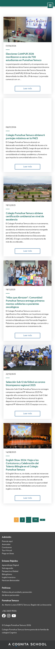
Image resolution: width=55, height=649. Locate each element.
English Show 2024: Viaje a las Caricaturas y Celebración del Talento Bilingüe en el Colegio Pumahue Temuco (22, 465)
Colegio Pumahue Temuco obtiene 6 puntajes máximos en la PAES (25, 137)
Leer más (27, 89)
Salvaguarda (7, 568)
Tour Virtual (7, 551)
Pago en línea (8, 554)
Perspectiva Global (10, 571)
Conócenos (7, 548)
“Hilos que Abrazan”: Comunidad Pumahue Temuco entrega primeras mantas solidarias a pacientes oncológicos (25, 302)
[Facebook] (4, 616)
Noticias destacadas (10, 581)
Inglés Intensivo (8, 577)
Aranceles (6, 544)
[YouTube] (14, 616)
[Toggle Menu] (50, 5)
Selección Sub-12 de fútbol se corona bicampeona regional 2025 (25, 384)
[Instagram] (8, 616)
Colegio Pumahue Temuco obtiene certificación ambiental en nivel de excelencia (25, 216)
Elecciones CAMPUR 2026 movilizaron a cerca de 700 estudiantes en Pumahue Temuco (23, 57)
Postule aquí (7, 541)
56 (35, 520)
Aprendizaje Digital (10, 565)
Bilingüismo (7, 574)
